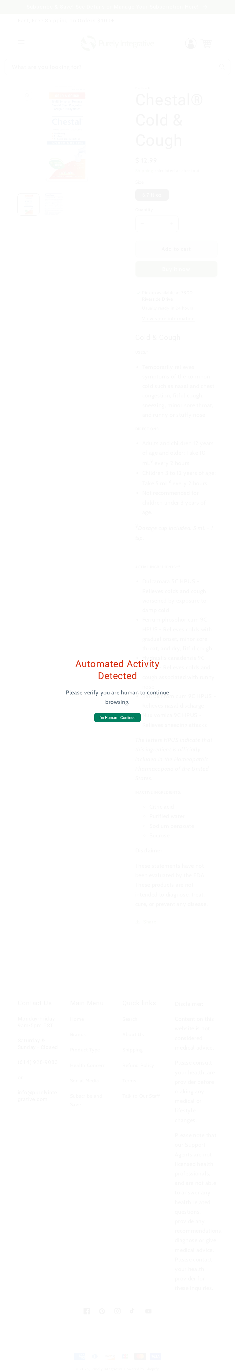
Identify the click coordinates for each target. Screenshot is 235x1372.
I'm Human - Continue (117, 718)
